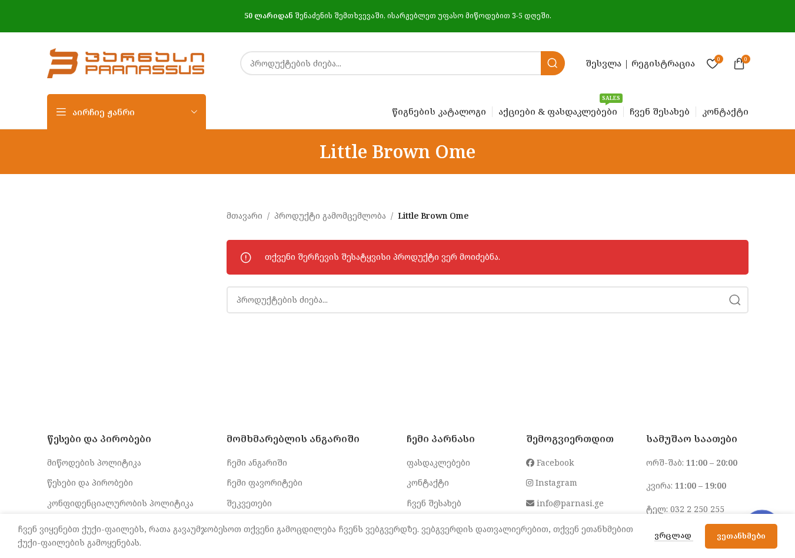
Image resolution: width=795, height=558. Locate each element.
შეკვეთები (249, 503)
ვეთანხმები (741, 535)
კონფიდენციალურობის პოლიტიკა (120, 503)
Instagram (555, 482)
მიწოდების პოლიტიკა (94, 462)
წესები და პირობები (90, 482)
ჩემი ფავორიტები (264, 482)
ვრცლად (673, 535)
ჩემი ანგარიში (257, 462)
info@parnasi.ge (569, 503)
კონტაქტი (428, 482)
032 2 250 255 (697, 508)
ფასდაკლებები (438, 462)
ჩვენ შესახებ (434, 503)
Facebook (554, 462)
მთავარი (244, 215)
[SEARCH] (553, 63)
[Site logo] (126, 62)
